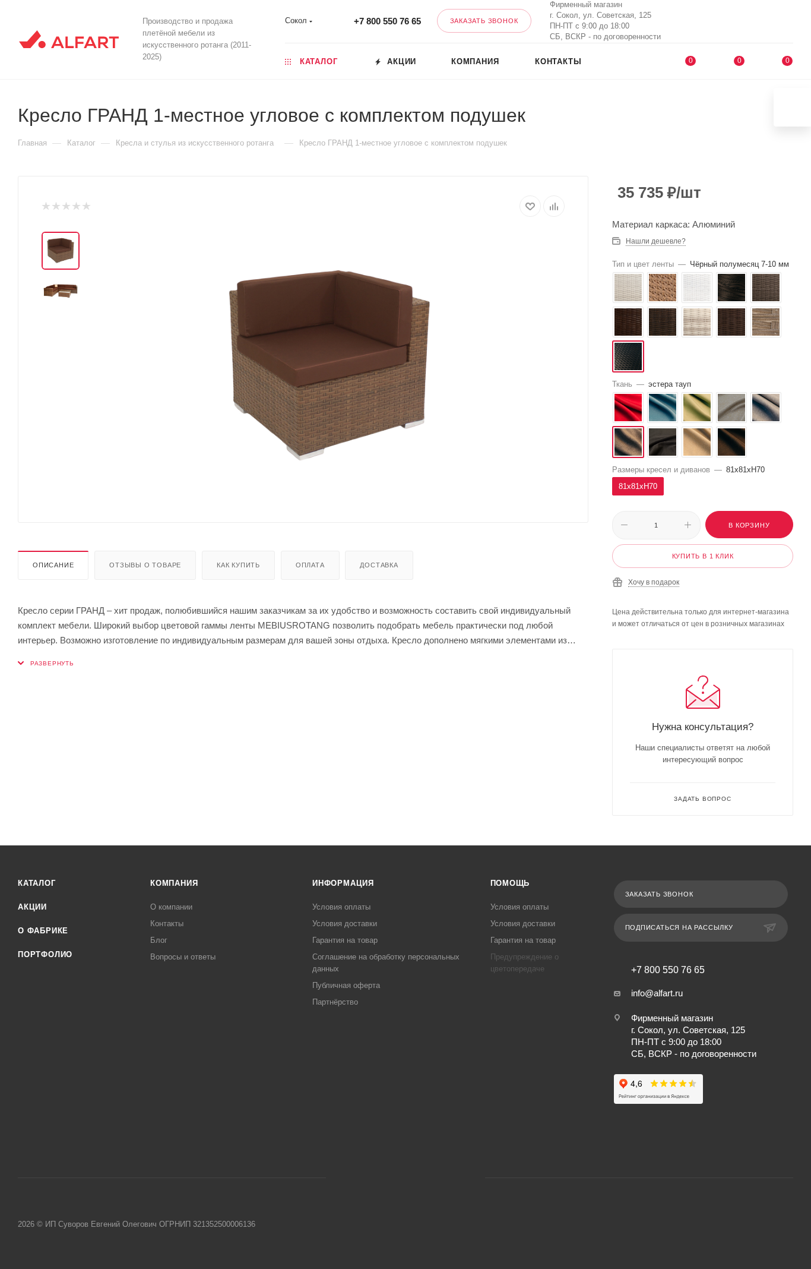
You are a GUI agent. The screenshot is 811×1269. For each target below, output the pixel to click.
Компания (174, 883)
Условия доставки (344, 923)
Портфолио (45, 954)
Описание (53, 565)
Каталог (37, 883)
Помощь (510, 883)
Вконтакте (683, 21)
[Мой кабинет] (788, 23)
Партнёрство (335, 1001)
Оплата (310, 565)
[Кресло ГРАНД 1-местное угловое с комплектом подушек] (329, 365)
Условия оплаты (341, 906)
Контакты (166, 923)
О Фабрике (43, 930)
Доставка (379, 565)
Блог (158, 940)
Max (714, 21)
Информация (343, 883)
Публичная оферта (346, 985)
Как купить (238, 565)
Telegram (390, 1178)
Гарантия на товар (345, 940)
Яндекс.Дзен (451, 1178)
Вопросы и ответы (183, 956)
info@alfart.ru (657, 993)
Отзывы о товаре (145, 565)
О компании (171, 906)
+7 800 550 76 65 (387, 21)
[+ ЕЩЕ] (638, 60)
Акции (32, 906)
